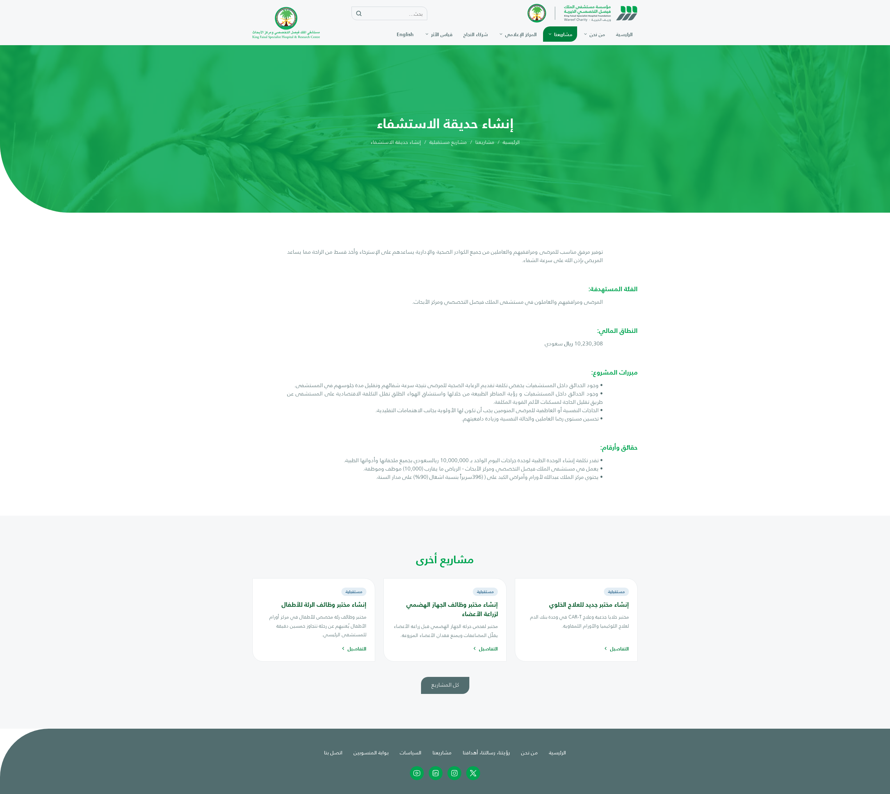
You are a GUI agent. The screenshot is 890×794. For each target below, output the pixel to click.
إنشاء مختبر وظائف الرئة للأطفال (324, 604)
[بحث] (359, 14)
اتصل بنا (333, 752)
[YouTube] (417, 773)
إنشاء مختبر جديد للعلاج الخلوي (589, 604)
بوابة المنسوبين (371, 752)
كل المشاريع (445, 684)
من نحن (529, 752)
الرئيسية (511, 142)
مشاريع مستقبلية (448, 142)
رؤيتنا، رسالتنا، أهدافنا (486, 752)
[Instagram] (454, 773)
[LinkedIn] (436, 773)
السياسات (410, 752)
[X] (473, 773)
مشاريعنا (484, 142)
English (405, 34)
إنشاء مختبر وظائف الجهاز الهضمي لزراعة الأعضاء (452, 609)
